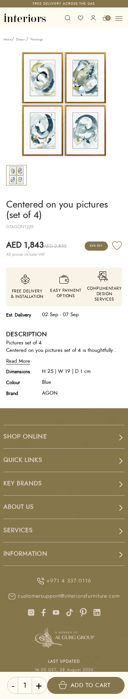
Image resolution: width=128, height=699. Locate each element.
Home (7, 39)
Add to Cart (91, 685)
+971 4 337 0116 (68, 581)
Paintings (37, 39)
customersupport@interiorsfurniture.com (69, 596)
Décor (20, 39)
